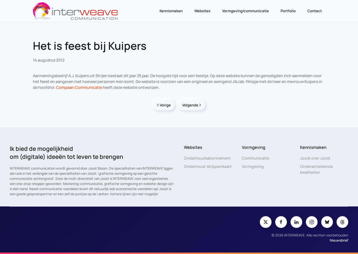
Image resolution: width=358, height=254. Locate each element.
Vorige (165, 105)
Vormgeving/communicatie (245, 10)
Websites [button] (202, 10)
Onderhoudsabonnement (207, 158)
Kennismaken (171, 10)
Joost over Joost (315, 158)
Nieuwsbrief (339, 240)
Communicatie (255, 158)
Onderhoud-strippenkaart (208, 166)
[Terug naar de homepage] (75, 11)
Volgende (190, 105)
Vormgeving (253, 166)
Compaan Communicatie (79, 87)
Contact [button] (314, 10)
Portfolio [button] (288, 10)
